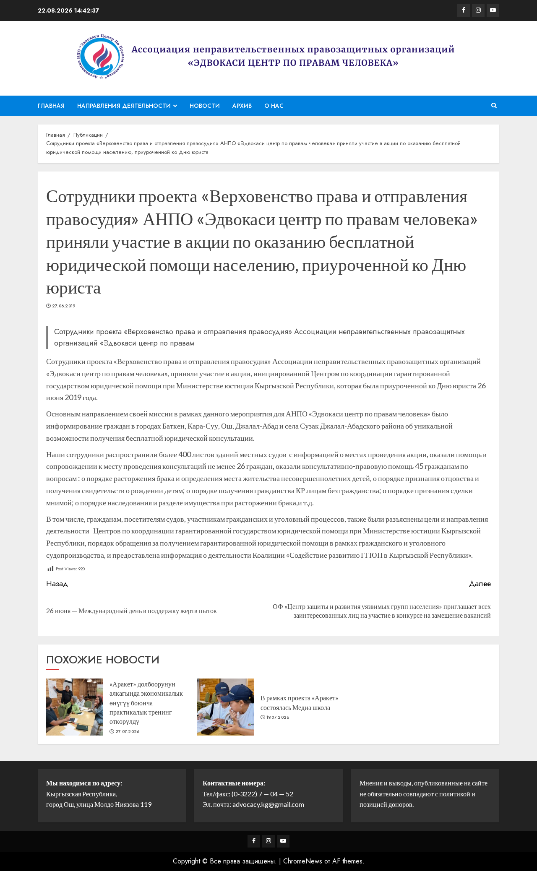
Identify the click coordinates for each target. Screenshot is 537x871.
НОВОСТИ (205, 105)
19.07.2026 (277, 717)
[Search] (494, 106)
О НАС (274, 105)
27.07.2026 (127, 732)
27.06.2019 (64, 306)
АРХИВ (242, 105)
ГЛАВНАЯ (51, 105)
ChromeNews (302, 861)
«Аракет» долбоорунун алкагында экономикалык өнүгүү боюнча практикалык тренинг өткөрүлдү (146, 702)
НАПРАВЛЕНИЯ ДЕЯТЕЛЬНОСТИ (124, 105)
